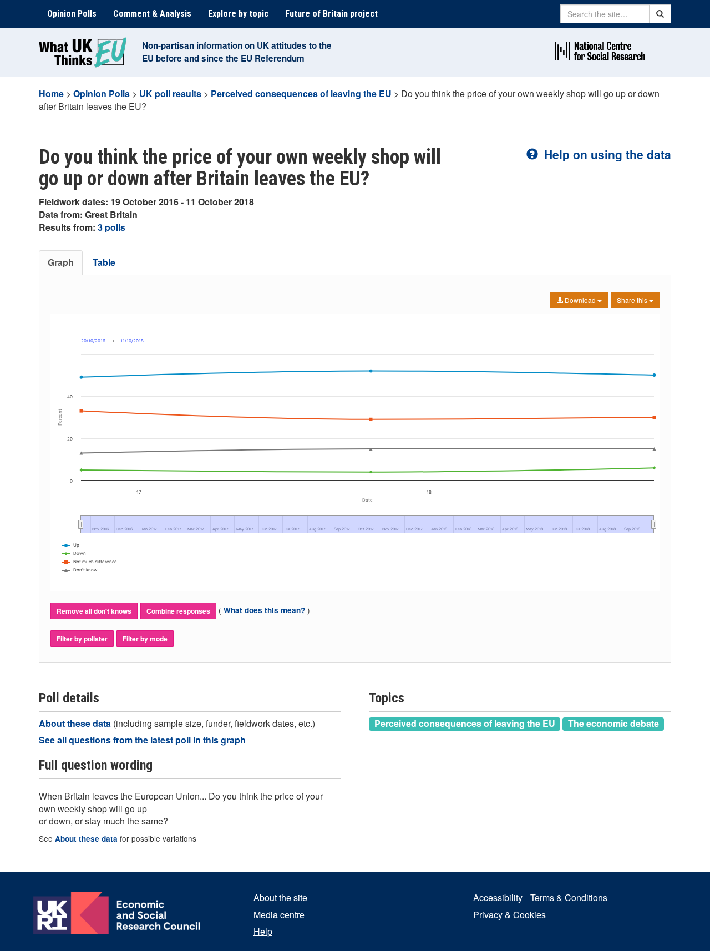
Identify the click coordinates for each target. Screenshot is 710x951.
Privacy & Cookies (509, 914)
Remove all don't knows (94, 611)
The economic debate (613, 723)
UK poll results (170, 93)
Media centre (279, 914)
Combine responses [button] (178, 611)
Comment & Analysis (152, 13)
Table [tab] (104, 262)
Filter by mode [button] (145, 639)
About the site (280, 897)
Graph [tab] (61, 262)
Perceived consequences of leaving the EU (301, 93)
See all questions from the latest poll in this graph (142, 740)
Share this (633, 300)
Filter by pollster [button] (82, 639)
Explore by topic (238, 13)
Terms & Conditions (568, 897)
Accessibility (498, 897)
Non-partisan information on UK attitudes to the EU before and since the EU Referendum (237, 51)
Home (51, 93)
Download (580, 300)
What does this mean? (264, 610)
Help (262, 931)
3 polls (111, 227)
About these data (76, 723)
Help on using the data (606, 154)
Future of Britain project (331, 13)
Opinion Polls (72, 13)
